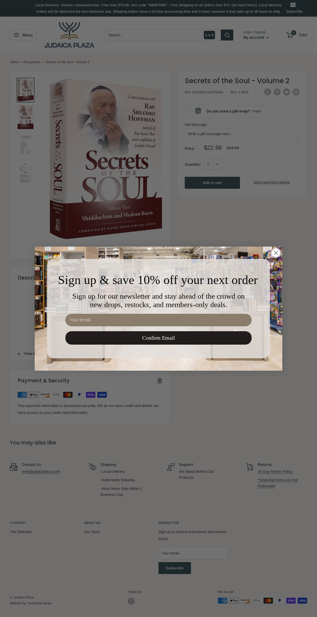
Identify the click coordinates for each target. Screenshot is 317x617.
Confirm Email (158, 338)
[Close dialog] (276, 253)
